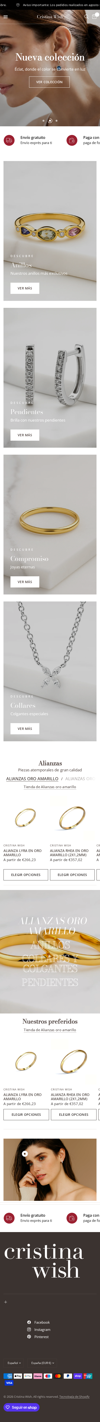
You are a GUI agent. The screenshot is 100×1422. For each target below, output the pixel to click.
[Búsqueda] (86, 17)
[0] (93, 17)
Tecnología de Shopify (74, 1397)
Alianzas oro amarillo (32, 778)
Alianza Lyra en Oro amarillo (22, 852)
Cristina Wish (50, 17)
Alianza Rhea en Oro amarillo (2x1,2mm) (69, 852)
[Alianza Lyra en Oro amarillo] (25, 818)
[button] (49, 82)
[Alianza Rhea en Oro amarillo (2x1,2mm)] (72, 818)
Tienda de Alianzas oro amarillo (50, 787)
